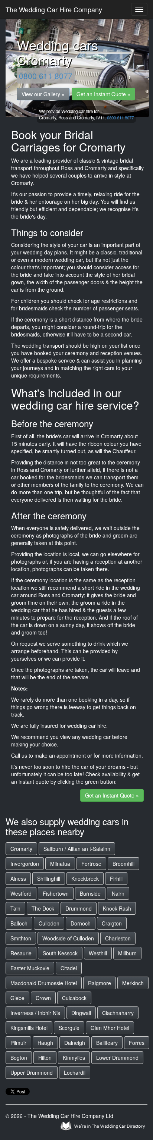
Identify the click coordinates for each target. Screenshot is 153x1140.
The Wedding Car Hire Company (54, 9)
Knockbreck (85, 878)
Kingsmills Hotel (29, 1027)
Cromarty (21, 848)
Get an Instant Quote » (103, 94)
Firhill (116, 878)
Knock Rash (117, 908)
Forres (136, 1042)
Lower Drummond (117, 1057)
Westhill (98, 953)
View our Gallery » (43, 94)
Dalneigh (74, 1042)
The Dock (43, 908)
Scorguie (69, 1027)
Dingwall (81, 1013)
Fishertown (56, 893)
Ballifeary (107, 1042)
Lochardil (74, 1072)
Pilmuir (18, 1042)
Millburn (127, 953)
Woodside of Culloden (68, 938)
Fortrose (91, 863)
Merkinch (133, 983)
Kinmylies (74, 1057)
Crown (43, 998)
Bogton (18, 1057)
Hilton (45, 1057)
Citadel (69, 968)
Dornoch (81, 923)
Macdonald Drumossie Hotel (43, 983)
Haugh (45, 1042)
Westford (21, 893)
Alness (18, 878)
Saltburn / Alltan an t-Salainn (76, 848)
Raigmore (99, 983)
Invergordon (24, 863)
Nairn (118, 893)
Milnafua (60, 863)
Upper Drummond (31, 1072)
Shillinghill (48, 878)
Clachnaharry (118, 1013)
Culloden (49, 923)
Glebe (17, 998)
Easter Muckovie (29, 968)
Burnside (90, 893)
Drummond (78, 908)
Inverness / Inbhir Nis (35, 1013)
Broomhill (123, 863)
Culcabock (74, 998)
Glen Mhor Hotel (110, 1027)
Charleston (118, 938)
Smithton (20, 938)
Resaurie (21, 953)
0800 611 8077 (45, 75)
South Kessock (60, 953)
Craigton (112, 923)
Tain (15, 908)
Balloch (18, 923)
